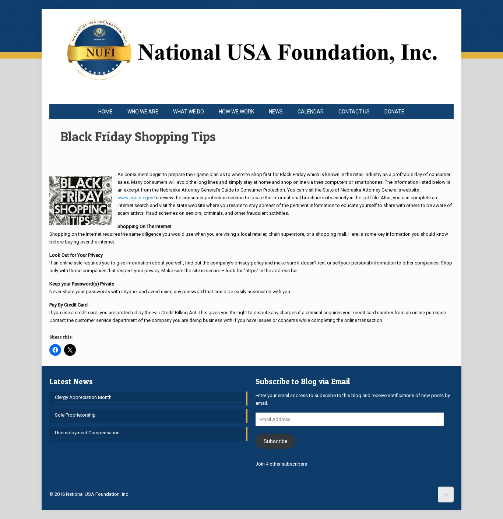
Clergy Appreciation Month (83, 397)
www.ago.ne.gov (135, 197)
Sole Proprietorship (75, 415)
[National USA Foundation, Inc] (251, 56)
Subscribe (276, 441)
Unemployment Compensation (87, 432)
